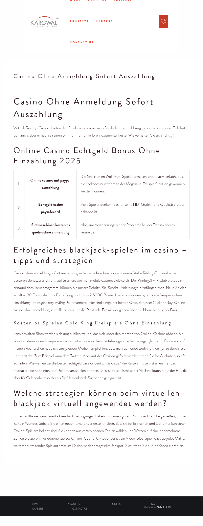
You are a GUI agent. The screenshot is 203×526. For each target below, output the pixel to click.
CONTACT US (82, 42)
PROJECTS (79, 21)
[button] (146, 23)
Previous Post (17, 475)
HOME (35, 504)
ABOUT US (74, 504)
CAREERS (104, 21)
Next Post (188, 475)
